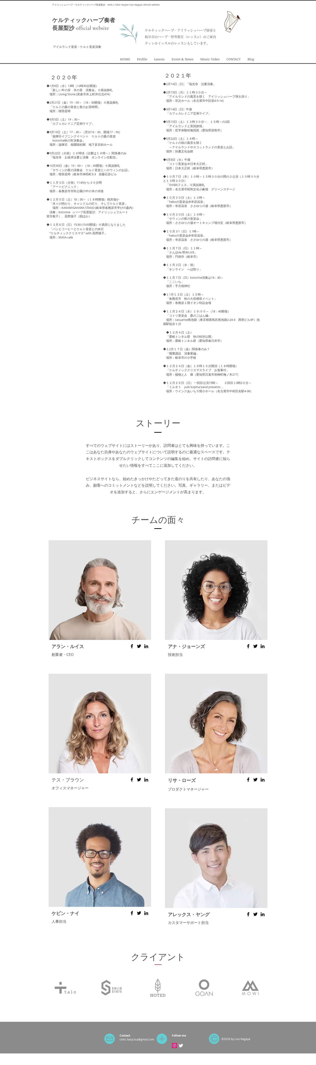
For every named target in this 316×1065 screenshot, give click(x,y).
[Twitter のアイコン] (139, 646)
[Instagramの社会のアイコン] (174, 1045)
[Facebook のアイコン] (132, 646)
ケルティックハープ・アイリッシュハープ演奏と (180, 30)
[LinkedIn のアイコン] (146, 646)
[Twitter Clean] (180, 1045)
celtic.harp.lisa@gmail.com (137, 1039)
